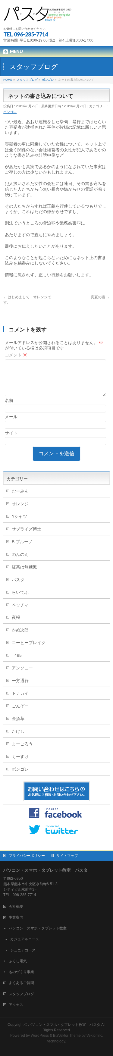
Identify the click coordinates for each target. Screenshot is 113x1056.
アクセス (16, 1005)
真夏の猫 (100, 297)
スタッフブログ (21, 994)
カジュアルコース (24, 939)
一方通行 (20, 680)
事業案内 (16, 917)
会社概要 (16, 906)
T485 (17, 655)
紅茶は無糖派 (24, 567)
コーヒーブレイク (29, 642)
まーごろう (22, 743)
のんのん (20, 554)
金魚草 (18, 718)
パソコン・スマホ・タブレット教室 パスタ (64, 1025)
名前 (9, 400)
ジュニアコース (23, 950)
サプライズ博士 (26, 529)
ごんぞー (20, 705)
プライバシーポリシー (27, 856)
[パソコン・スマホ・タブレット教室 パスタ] (38, 17)
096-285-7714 (31, 34)
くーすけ (20, 756)
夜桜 (16, 617)
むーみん (20, 491)
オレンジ (20, 503)
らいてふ (20, 592)
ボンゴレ (10, 112)
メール (11, 416)
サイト (11, 433)
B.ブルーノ (22, 541)
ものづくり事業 (21, 972)
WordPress (40, 1035)
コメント (16, 355)
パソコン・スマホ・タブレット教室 (38, 928)
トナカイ (20, 693)
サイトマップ (67, 856)
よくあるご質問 (21, 983)
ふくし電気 (18, 961)
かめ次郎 (20, 630)
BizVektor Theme (67, 1035)
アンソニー (22, 668)
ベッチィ (20, 605)
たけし (18, 731)
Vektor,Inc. (94, 1035)
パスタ (18, 579)
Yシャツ (19, 516)
